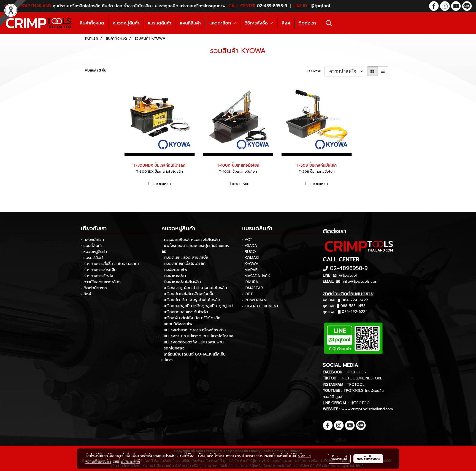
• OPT (247, 294)
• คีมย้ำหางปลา (173, 276)
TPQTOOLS (356, 372)
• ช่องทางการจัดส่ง (97, 276)
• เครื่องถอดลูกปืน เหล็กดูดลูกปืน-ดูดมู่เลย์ (197, 306)
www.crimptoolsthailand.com (367, 409)
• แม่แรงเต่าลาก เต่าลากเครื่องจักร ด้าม (193, 330)
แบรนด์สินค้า (159, 23)
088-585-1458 (353, 306)
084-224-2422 (355, 300)
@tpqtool (348, 275)
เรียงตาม (315, 71)
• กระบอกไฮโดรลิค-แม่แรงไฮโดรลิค (190, 240)
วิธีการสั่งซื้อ (257, 23)
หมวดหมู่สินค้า (126, 23)
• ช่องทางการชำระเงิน (99, 270)
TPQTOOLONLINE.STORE (361, 378)
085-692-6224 (355, 311)
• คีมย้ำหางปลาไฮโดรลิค (181, 282)
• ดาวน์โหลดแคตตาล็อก (101, 282)
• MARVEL (250, 270)
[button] (329, 23)
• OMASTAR (252, 288)
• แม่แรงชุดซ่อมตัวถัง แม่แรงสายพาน (192, 342)
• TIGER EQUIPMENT (260, 306)
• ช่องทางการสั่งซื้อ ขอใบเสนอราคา (110, 264)
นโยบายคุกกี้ (130, 461)
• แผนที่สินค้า (91, 246)
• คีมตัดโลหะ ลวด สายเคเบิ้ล (184, 257)
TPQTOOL (355, 384)
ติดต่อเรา (307, 23)
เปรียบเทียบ (162, 184)
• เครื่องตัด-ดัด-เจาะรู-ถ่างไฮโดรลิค (190, 300)
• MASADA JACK (256, 276)
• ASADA (249, 246)
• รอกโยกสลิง (173, 348)
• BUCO (249, 252)
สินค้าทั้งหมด (92, 23)
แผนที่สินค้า (190, 23)
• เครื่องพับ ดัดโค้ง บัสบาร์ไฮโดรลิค (190, 318)
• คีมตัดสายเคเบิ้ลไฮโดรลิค (183, 263)
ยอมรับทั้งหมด (368, 458)
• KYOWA (250, 264)
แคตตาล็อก (220, 23)
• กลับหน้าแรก (92, 240)
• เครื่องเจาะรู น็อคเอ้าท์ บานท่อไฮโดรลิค (194, 288)
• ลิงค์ (86, 294)
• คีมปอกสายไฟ (174, 269)
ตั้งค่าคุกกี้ (339, 458)
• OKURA (250, 282)
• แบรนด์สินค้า (92, 258)
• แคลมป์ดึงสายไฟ (176, 324)
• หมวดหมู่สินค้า (94, 252)
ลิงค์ (286, 23)
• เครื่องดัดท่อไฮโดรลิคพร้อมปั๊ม (188, 294)
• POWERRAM (254, 300)
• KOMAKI (250, 258)
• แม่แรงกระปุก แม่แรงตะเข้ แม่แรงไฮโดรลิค (197, 336)
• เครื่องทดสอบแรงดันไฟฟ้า (184, 312)
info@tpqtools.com (360, 281)
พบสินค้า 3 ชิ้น (95, 70)
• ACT (247, 240)
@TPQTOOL (361, 403)
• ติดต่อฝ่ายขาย (94, 288)
